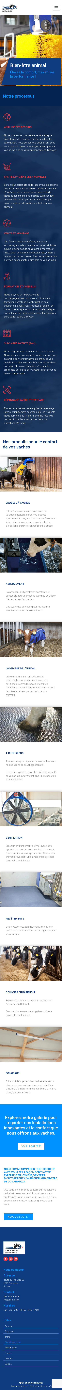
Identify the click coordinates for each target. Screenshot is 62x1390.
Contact (9, 1358)
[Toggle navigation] (56, 8)
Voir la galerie (31, 1146)
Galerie (8, 1364)
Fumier (8, 1353)
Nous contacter (18, 1216)
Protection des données (41, 1386)
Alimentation (11, 1347)
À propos (9, 1331)
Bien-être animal (12, 1342)
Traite (7, 1337)
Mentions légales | (20, 1386)
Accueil (8, 1326)
